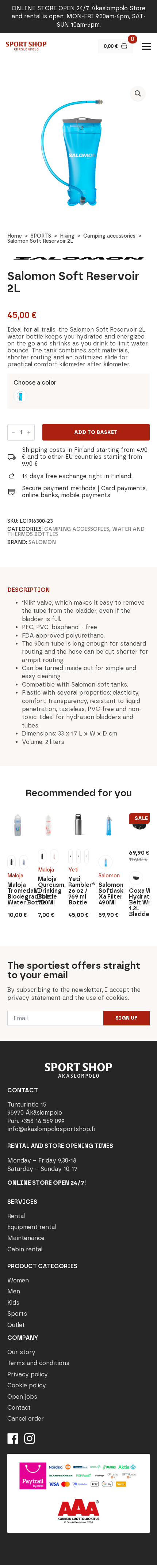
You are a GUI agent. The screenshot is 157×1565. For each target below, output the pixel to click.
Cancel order (25, 1418)
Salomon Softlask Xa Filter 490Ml (109, 894)
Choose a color (35, 382)
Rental (16, 1216)
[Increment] (29, 432)
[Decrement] (13, 432)
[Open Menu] (146, 46)
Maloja (15, 876)
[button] (137, 93)
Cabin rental (24, 1249)
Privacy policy (27, 1374)
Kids (13, 1302)
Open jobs (22, 1396)
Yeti (73, 870)
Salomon (42, 542)
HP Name (8, 951)
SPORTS (41, 236)
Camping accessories (109, 236)
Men (13, 1291)
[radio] (20, 396)
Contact (19, 1407)
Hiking (67, 236)
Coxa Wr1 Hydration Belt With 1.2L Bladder (139, 902)
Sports (17, 1313)
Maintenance (26, 1238)
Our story (21, 1352)
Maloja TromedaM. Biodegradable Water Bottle (17, 894)
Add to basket (96, 432)
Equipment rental (31, 1227)
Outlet (16, 1325)
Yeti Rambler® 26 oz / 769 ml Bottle (78, 891)
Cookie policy (26, 1385)
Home (14, 236)
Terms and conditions (38, 1363)
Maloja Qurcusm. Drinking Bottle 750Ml (48, 891)
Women (18, 1280)
